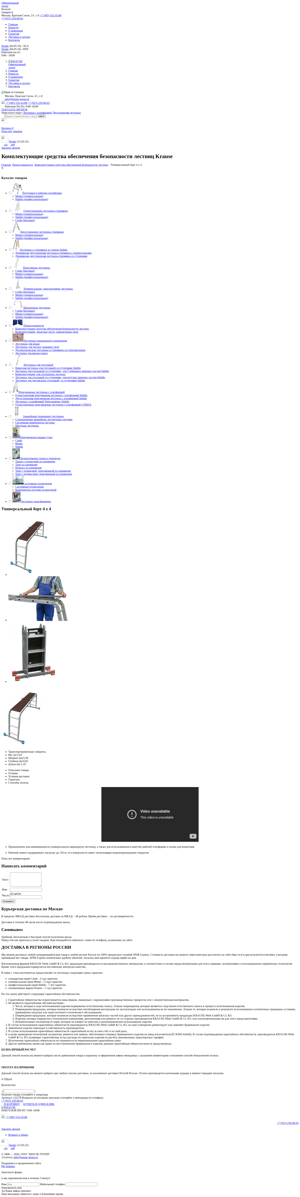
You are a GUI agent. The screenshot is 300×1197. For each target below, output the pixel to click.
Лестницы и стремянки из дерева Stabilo (43, 249)
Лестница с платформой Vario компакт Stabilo (42, 401)
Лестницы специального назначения (45, 340)
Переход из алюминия (28, 467)
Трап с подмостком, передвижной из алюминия (43, 474)
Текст (5, 879)
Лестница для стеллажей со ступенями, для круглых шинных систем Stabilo (60, 377)
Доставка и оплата (19, 36)
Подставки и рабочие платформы (42, 193)
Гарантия (13, 33)
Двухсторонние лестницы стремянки (42, 231)
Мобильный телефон (52, 1184)
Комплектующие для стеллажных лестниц (40, 374)
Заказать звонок (10, 147)
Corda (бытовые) (25, 220)
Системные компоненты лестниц (35, 422)
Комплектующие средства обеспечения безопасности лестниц (52, 328)
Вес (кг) (13, 754)
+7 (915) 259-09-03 (12, 18)
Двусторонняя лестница (66, 112)
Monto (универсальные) (29, 196)
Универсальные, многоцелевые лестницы (48, 288)
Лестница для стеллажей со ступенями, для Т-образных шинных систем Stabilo (62, 371)
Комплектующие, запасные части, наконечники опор (46, 331)
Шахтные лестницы (27, 425)
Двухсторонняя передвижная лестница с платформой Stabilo (51, 398)
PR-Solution (8, 1166)
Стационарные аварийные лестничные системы (43, 419)
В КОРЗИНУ (12, 1104)
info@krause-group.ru (16, 99)
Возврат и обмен (18, 1134)
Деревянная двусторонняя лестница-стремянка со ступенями (51, 256)
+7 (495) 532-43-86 (50, 15)
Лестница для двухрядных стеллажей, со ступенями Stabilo (50, 380)
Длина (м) (14, 764)
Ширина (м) (15, 757)
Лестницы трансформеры (36, 501)
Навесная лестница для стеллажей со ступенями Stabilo (48, 368)
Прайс (5, 45)
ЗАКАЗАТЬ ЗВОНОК (14, 109)
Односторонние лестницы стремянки (45, 210)
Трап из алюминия (26, 464)
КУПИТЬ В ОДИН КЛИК (38, 1104)
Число (5, 895)
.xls (5, 144)
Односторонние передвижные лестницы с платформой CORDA (53, 404)
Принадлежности (33, 325)
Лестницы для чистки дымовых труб (37, 346)
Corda (18, 440)
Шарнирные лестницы (36, 307)
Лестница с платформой (37, 112)
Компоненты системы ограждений (35, 489)
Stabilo (19, 446)
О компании (15, 30)
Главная (13, 24)
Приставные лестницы (36, 267)
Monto (19, 443)
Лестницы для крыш (27, 343)
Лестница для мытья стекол (31, 353)
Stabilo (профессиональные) (31, 199)
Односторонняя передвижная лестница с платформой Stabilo (51, 395)
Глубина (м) (15, 761)
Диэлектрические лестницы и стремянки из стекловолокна (50, 350)
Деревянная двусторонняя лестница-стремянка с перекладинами (53, 252)
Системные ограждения (37, 483)
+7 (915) (288, 1123)
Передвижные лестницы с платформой (41, 392)
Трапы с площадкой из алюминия (35, 461)
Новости (13, 27)
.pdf (12, 144)
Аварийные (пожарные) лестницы (43, 416)
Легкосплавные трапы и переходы (40, 458)
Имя (4, 889)
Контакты (14, 40)
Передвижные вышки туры (36, 437)
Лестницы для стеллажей (38, 364)
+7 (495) (16, 1117)
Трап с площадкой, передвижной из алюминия (43, 470)
